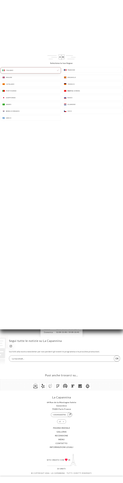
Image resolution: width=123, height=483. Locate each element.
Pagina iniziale (61, 428)
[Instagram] (11, 346)
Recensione (61, 435)
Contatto (61, 443)
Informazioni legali (61, 447)
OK (117, 358)
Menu (61, 439)
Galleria (62, 432)
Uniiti (63, 469)
